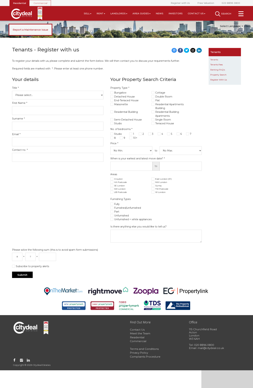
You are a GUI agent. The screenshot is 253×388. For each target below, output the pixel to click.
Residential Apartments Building (169, 106)
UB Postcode (120, 192)
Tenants (214, 59)
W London (160, 192)
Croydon (118, 179)
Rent (100, 13)
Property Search (218, 74)
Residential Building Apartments (167, 113)
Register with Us (180, 3)
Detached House (124, 96)
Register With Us (218, 79)
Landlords (118, 13)
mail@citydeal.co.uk (211, 348)
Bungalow (120, 92)
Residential (19, 3)
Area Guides (141, 13)
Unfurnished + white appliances (133, 219)
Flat (157, 100)
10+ (135, 137)
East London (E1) (163, 179)
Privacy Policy (139, 352)
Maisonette (121, 104)
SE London (119, 185)
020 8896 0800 (231, 3)
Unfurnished (121, 215)
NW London (161, 182)
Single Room (163, 119)
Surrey (158, 185)
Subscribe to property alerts (32, 266)
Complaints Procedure (145, 356)
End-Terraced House (126, 100)
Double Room (163, 96)
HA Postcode (120, 182)
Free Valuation (205, 3)
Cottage (160, 92)
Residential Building (126, 111)
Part (116, 211)
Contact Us (196, 13)
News (159, 13)
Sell (87, 13)
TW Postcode (161, 189)
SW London (120, 189)
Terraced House (164, 123)
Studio (118, 123)
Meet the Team (140, 333)
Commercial (40, 3)
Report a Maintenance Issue (30, 29)
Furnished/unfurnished (127, 207)
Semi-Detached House (128, 119)
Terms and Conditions (144, 349)
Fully (117, 204)
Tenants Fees (216, 64)
